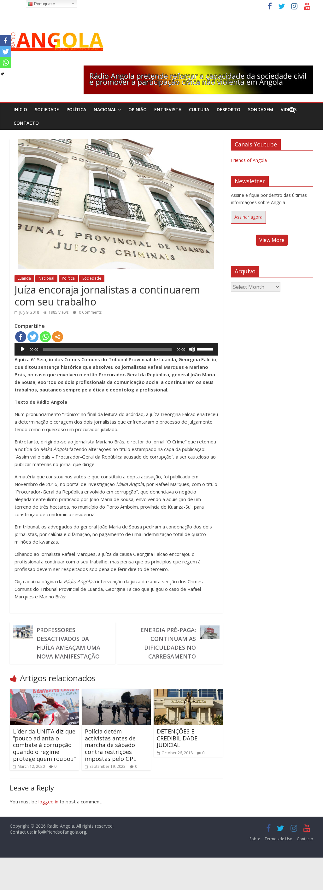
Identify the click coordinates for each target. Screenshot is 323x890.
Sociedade (47, 109)
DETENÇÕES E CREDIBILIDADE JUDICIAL (177, 738)
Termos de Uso (278, 839)
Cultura (199, 109)
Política (76, 109)
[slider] (206, 348)
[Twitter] (32, 336)
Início (20, 109)
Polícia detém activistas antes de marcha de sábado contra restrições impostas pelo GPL (110, 744)
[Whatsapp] (45, 336)
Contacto (26, 123)
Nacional (105, 109)
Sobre (255, 839)
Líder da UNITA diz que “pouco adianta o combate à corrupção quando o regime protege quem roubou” (44, 744)
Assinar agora (248, 217)
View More (272, 240)
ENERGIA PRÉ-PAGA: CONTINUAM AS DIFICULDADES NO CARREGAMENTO (168, 643)
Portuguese (44, 4)
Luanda (24, 278)
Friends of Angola (249, 160)
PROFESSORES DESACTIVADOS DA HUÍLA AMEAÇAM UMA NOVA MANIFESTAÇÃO (68, 643)
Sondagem (260, 109)
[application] (116, 349)
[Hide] (2, 74)
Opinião (137, 109)
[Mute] (192, 349)
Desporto (228, 109)
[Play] (23, 349)
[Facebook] (20, 336)
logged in (48, 801)
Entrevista (167, 109)
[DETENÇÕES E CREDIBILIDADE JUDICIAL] (188, 692)
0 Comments (90, 312)
